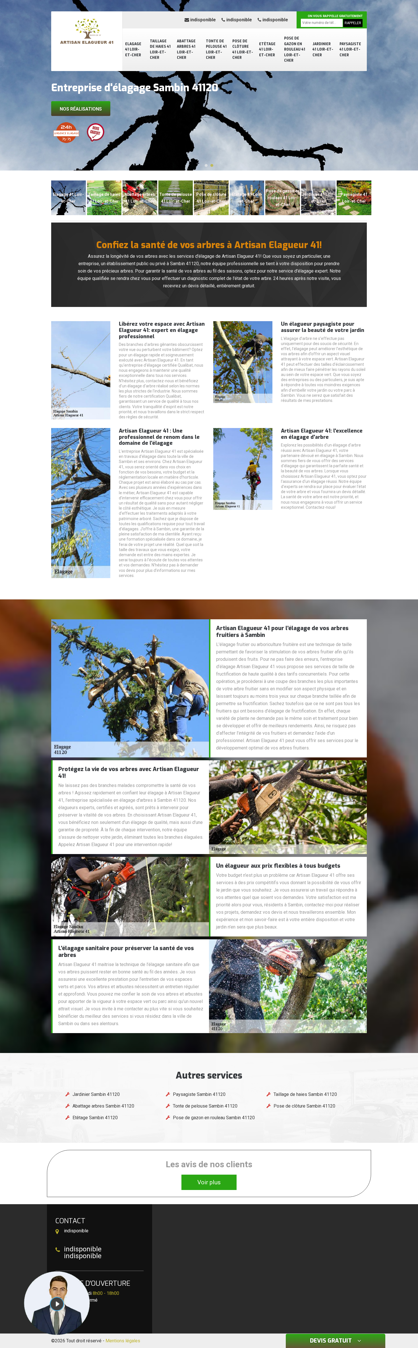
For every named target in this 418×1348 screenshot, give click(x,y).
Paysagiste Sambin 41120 (199, 1094)
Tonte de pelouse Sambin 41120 (205, 1106)
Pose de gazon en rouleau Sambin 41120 (214, 1117)
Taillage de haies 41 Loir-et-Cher (160, 49)
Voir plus (209, 1182)
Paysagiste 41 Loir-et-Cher (350, 49)
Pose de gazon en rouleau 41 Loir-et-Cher (294, 49)
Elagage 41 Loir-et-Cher (133, 49)
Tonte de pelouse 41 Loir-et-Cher (216, 49)
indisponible (202, 19)
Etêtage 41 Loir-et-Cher (267, 49)
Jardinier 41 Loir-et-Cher (323, 49)
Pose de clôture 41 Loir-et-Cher (242, 49)
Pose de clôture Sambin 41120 (304, 1106)
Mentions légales (122, 1340)
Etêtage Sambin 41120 (95, 1117)
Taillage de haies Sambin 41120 (305, 1094)
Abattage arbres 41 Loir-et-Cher (186, 49)
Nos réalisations (81, 109)
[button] (206, 165)
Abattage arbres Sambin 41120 (103, 1106)
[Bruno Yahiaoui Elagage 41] (86, 32)
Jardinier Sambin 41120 (96, 1094)
